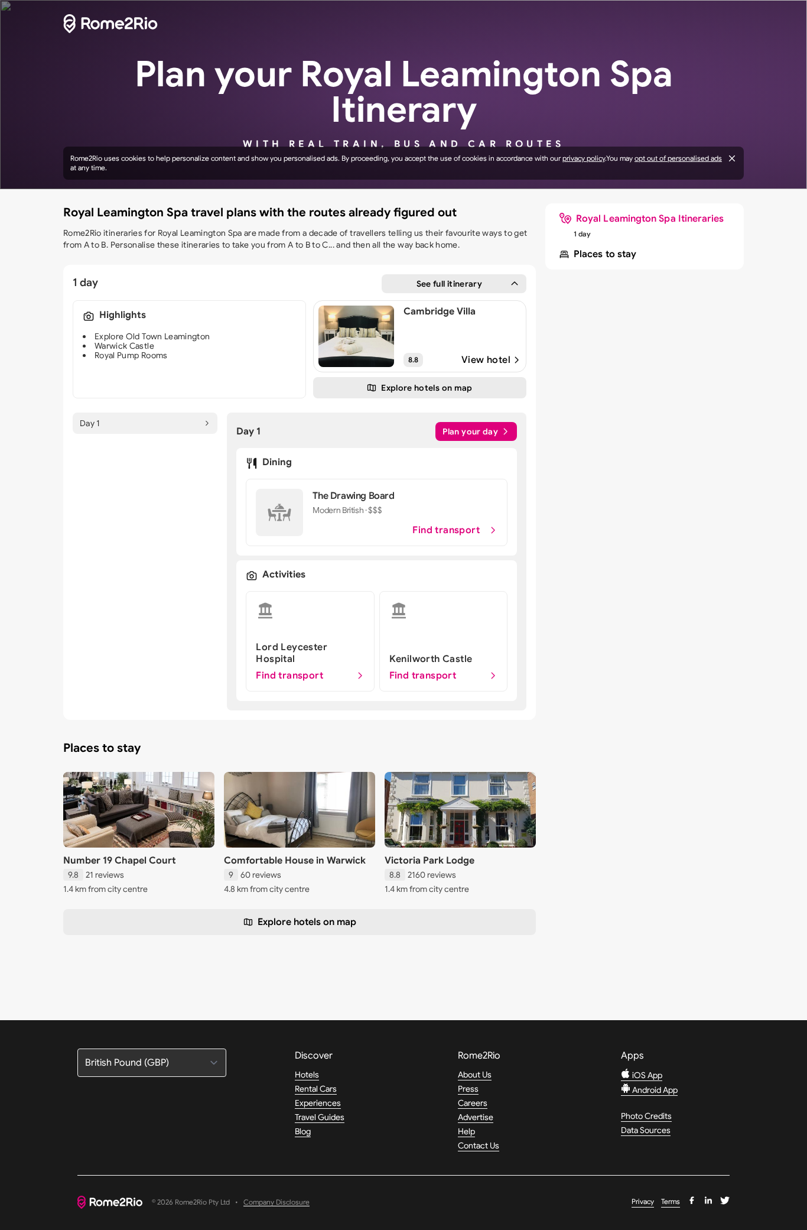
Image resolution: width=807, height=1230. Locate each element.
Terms (670, 1201)
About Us (475, 1074)
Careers (472, 1103)
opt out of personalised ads (678, 158)
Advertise (475, 1117)
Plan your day (470, 431)
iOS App (646, 1075)
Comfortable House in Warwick (295, 860)
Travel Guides (319, 1117)
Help (466, 1131)
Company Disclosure (276, 1202)
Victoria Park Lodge (429, 860)
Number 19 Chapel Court (119, 860)
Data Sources (646, 1130)
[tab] (145, 423)
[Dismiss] (732, 158)
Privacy (643, 1201)
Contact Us (478, 1145)
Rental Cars (316, 1088)
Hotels (307, 1074)
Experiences (318, 1103)
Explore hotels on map (307, 922)
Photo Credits (646, 1116)
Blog (303, 1131)
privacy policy (583, 158)
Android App (654, 1090)
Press (468, 1088)
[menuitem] (641, 219)
